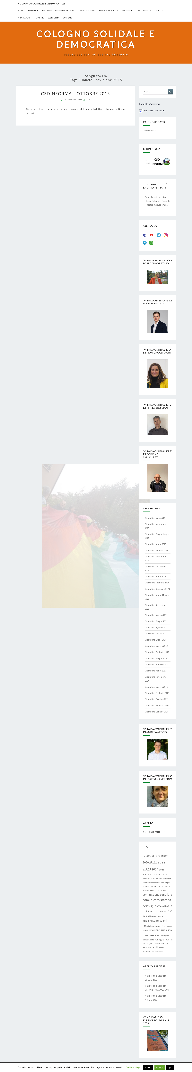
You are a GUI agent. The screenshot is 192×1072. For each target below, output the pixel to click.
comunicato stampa (157, 900)
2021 (153, 862)
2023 (147, 869)
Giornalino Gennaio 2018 (157, 664)
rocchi (165, 943)
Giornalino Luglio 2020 (156, 639)
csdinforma (148, 911)
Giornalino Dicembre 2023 (157, 589)
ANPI (159, 878)
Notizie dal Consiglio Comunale (56, 10)
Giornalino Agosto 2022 (156, 615)
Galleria (126, 10)
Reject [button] (170, 1067)
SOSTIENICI (67, 18)
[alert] (157, 110)
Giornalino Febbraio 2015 (157, 705)
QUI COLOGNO (155, 943)
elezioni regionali (156, 926)
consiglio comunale (157, 906)
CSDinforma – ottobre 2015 (75, 93)
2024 (155, 869)
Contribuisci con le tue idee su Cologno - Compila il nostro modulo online (157, 201)
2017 (154, 856)
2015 (145, 856)
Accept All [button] (159, 1067)
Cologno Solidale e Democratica (41, 3)
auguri (167, 882)
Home (20, 10)
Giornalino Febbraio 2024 (157, 582)
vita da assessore (157, 952)
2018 (160, 856)
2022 (161, 862)
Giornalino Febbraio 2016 (157, 693)
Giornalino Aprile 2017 (155, 670)
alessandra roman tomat (155, 874)
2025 (161, 869)
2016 (149, 856)
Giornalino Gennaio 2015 (157, 711)
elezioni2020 (150, 920)
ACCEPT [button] (148, 1067)
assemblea (147, 883)
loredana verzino (154, 935)
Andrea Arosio (150, 878)
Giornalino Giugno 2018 (156, 658)
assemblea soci (157, 882)
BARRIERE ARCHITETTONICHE (153, 886)
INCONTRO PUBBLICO (160, 930)
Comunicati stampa (86, 10)
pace (167, 935)
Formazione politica (108, 10)
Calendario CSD (150, 130)
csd (88, 99)
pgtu (162, 939)
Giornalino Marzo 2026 (156, 518)
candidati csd (157, 890)
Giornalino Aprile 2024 (155, 576)
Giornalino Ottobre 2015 (157, 699)
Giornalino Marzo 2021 (156, 633)
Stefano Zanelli (150, 947)
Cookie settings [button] (133, 1067)
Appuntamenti (24, 18)
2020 (146, 862)
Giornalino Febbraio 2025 (157, 550)
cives (164, 890)
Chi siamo (31, 10)
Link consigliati (144, 10)
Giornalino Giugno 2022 (156, 621)
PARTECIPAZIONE (148, 940)
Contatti (159, 10)
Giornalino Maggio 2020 (156, 645)
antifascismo (168, 879)
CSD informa (161, 911)
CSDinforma (53, 18)
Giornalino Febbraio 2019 (157, 652)
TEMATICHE (39, 18)
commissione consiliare (157, 895)
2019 (166, 856)
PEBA (157, 939)
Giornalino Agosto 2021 (156, 627)
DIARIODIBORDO (159, 916)
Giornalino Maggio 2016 (156, 686)
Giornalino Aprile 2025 (155, 544)
